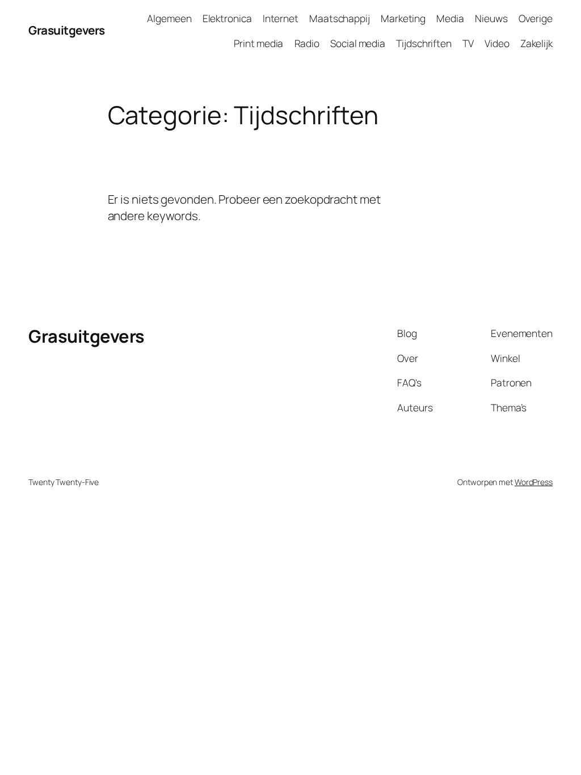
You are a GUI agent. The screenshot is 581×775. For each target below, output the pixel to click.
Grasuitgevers (66, 30)
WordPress (534, 482)
